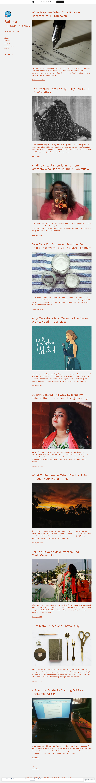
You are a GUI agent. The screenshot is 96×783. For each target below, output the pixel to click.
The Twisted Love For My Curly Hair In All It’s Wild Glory (60, 90)
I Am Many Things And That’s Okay (56, 626)
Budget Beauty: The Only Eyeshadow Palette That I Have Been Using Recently (60, 396)
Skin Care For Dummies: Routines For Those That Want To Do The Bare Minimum (61, 246)
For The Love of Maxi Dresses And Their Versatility (55, 553)
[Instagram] (13, 55)
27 (38, 766)
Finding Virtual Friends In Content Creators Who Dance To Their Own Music (60, 167)
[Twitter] (5, 55)
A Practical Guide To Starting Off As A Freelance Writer (58, 692)
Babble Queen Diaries (17, 23)
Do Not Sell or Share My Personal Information (56, 777)
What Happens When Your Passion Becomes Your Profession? (56, 14)
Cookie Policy (32, 780)
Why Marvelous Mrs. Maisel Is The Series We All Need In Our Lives (60, 319)
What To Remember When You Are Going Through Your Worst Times (60, 477)
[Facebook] (9, 55)
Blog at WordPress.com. (32, 777)
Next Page (35, 769)
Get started (60, 1)
